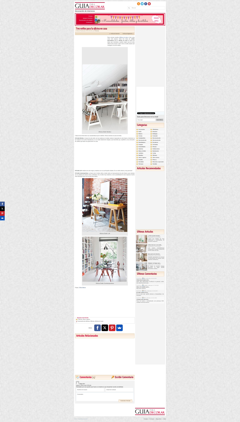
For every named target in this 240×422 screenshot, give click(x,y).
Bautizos (155, 131)
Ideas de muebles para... (142, 287)
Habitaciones (156, 149)
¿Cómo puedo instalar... (154, 236)
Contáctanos (89, 22)
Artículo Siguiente (127, 33)
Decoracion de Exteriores (156, 138)
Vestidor (155, 164)
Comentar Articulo (125, 400)
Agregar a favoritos (88, 18)
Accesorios (142, 129)
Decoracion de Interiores (142, 141)
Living (154, 153)
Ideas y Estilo (142, 151)
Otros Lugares (86, 319)
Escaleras (155, 142)
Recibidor (141, 161)
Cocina (140, 136)
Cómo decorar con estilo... (155, 245)
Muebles (141, 155)
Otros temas (156, 157)
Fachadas (155, 144)
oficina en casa (123, 37)
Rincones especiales (158, 161)
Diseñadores (142, 142)
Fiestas (155, 146)
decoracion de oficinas (84, 321)
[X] (105, 328)
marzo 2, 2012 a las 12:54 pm (83, 385)
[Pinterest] (112, 328)
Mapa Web (158, 419)
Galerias (141, 149)
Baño (140, 131)
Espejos (141, 144)
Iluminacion (156, 151)
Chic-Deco (82, 287)
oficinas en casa (99, 321)
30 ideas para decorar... (142, 299)
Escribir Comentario (124, 377)
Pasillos (141, 159)
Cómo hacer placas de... (142, 280)
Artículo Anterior (115, 33)
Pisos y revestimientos (157, 160)
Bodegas (155, 133)
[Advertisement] (90, 50)
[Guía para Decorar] (90, 6)
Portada (90, 16)
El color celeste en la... (142, 292)
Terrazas (141, 164)
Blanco (140, 133)
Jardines (141, 153)
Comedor (155, 136)
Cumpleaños (142, 138)
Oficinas (80, 319)
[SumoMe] (119, 328)
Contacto (152, 419)
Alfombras (155, 129)
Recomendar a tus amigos (86, 20)
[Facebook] (97, 328)
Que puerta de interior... (154, 254)
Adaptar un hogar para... (154, 263)
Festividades (142, 146)
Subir (164, 419)
